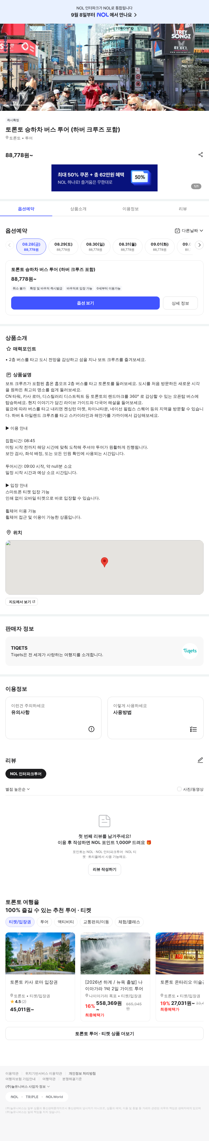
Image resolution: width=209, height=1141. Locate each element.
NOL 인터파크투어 (26, 773)
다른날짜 (190, 230)
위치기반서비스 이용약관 (43, 1073)
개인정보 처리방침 (82, 1073)
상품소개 (78, 208)
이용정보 (130, 208)
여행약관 (49, 1079)
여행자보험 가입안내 (20, 1079)
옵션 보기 (85, 302)
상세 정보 (180, 303)
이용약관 (12, 1073)
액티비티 (66, 921)
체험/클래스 (129, 921)
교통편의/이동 (96, 921)
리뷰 (183, 208)
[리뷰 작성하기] (200, 760)
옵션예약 (26, 208)
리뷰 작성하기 (104, 869)
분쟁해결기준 (72, 1079)
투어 (44, 921)
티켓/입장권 (20, 921)
